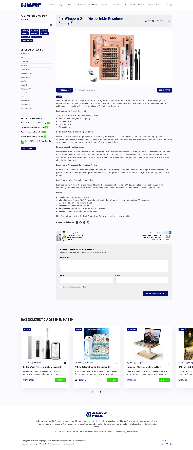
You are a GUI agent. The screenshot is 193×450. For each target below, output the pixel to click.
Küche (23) (24, 97)
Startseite (51, 5)
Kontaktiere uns (55, 444)
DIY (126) (23, 57)
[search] (167, 5)
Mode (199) (24, 93)
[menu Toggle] (171, 5)
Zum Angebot (164, 90)
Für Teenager (44, 33)
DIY (126, 5)
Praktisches (104, 5)
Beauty (28, 329)
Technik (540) (24, 61)
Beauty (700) (24, 85)
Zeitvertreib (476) (26, 69)
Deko (182, 329)
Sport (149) (24, 65)
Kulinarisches (81, 5)
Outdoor (150, 5)
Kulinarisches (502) (26, 73)
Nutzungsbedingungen (28, 444)
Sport (157, 5)
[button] (99, 392)
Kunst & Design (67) (26, 77)
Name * (62, 275)
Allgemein (141, 5)
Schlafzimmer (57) (26, 104)
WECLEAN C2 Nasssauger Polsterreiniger (35, 123)
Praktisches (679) (26, 89)
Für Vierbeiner (36, 37)
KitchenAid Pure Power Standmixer (33, 136)
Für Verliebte (25, 37)
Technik (132, 5)
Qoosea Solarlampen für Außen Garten (34, 127)
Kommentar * (64, 258)
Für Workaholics (27, 40)
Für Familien (34, 30)
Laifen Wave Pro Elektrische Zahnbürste (42, 367)
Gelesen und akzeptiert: (74, 287)
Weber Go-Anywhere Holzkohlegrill (33, 132)
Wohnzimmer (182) (26, 108)
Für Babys (25, 30)
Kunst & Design (93, 5)
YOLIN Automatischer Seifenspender (93, 367)
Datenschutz (82, 287)
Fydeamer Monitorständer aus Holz (144, 367)
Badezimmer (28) (26, 101)
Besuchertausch (69, 444)
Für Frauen (44, 30)
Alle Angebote (28, 148)
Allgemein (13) (25, 54)
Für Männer (34, 33)
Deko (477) (24, 81)
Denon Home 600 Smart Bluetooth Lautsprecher (36, 142)
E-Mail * (118, 275)
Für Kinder (25, 33)
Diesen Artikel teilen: (65, 222)
